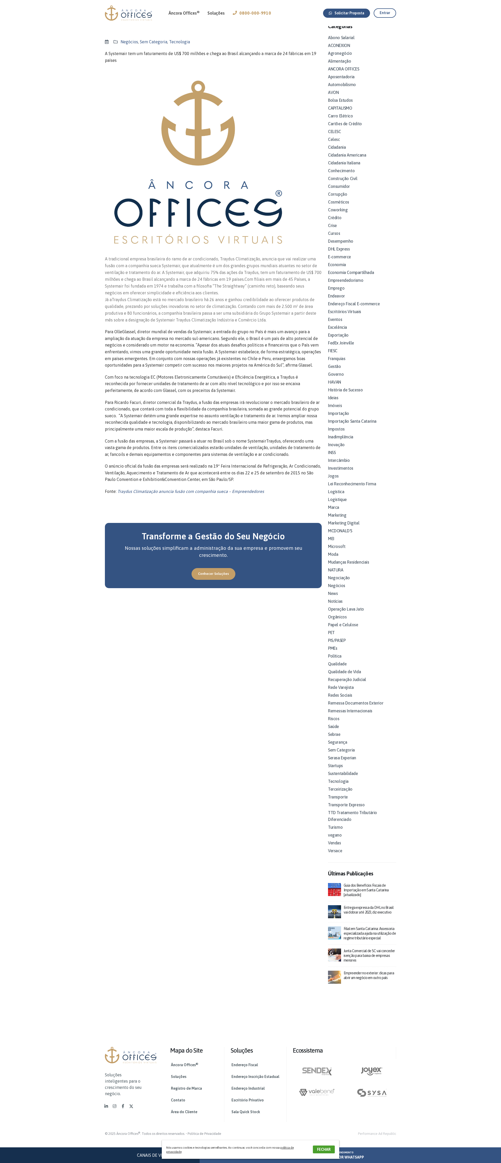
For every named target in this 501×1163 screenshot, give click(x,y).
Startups (335, 765)
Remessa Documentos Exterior (355, 703)
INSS (332, 452)
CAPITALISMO (340, 108)
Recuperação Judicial (347, 679)
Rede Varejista (341, 687)
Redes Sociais (340, 695)
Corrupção (337, 194)
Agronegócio (340, 53)
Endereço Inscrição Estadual (255, 1077)
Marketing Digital (343, 523)
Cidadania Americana (347, 155)
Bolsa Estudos (340, 100)
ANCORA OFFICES (343, 69)
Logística (336, 491)
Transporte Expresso (346, 804)
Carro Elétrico (340, 116)
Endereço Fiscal (244, 1065)
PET (331, 632)
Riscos (333, 718)
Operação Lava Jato (346, 609)
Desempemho (340, 241)
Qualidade (337, 663)
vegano (335, 835)
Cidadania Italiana (344, 162)
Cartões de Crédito (345, 123)
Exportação (338, 335)
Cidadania (337, 147)
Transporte (338, 797)
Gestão (334, 366)
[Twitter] (131, 1106)
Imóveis (335, 405)
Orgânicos (337, 617)
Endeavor (336, 296)
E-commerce (339, 256)
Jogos (333, 476)
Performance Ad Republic (377, 1134)
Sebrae (334, 734)
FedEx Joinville (341, 343)
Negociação (339, 577)
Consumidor (339, 186)
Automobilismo (342, 84)
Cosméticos (338, 202)
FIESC (332, 350)
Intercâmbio (339, 460)
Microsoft (336, 546)
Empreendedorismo (345, 280)
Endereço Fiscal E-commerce (354, 303)
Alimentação (339, 61)
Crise (332, 225)
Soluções (215, 13)
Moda (333, 554)
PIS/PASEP (336, 640)
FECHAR (324, 1149)
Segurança (337, 742)
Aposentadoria (341, 76)
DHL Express (339, 249)
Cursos (334, 233)
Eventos (335, 319)
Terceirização (340, 789)
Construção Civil (342, 178)
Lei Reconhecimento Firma (352, 483)
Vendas (334, 842)
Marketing (337, 515)
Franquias (336, 358)
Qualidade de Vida (344, 671)
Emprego (336, 288)
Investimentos (340, 468)
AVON (333, 92)
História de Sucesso (345, 389)
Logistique (337, 499)
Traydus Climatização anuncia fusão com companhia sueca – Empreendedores (190, 491)
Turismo (335, 827)
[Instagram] (114, 1106)
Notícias (335, 601)
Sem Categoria (153, 41)
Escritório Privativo (247, 1100)
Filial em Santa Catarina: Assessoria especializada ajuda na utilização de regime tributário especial (370, 933)
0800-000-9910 (255, 13)
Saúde (333, 726)
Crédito (334, 217)
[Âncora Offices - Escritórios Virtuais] (128, 13)
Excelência (337, 327)
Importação (338, 413)
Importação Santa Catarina (352, 421)
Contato (178, 1100)
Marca (333, 507)
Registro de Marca (186, 1088)
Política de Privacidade (204, 1134)
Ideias (333, 397)
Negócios (129, 41)
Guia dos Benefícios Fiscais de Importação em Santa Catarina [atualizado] (366, 890)
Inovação (336, 444)
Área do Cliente (184, 1112)
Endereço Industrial (248, 1088)
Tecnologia (179, 41)
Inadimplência (340, 436)
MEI (331, 538)
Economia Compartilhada (351, 272)
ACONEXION (339, 45)
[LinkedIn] (106, 1106)
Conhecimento (341, 170)
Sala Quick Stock (245, 1112)
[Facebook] (123, 1106)
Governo (336, 374)
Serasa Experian (342, 757)
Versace (335, 850)
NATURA (335, 570)
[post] (334, 889)
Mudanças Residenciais (348, 562)
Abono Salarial (341, 37)
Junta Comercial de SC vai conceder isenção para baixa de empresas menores (369, 955)
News (333, 593)
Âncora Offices (184, 12)
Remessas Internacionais (350, 710)
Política (335, 656)
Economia (337, 264)
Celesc (334, 139)
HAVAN (334, 382)
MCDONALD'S (340, 530)
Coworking (338, 209)
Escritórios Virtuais (344, 311)
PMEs (332, 648)
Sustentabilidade (343, 773)
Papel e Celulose (343, 624)
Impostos (336, 429)
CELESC (334, 131)
